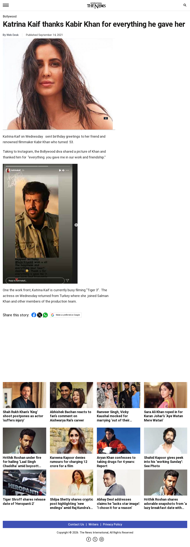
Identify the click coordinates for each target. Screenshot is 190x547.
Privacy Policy (112, 524)
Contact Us (76, 524)
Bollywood (10, 16)
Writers (94, 524)
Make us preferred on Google (68, 315)
